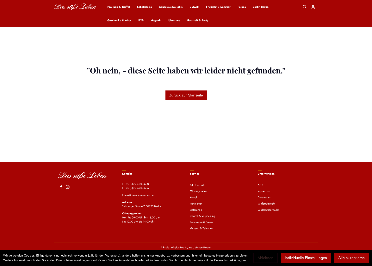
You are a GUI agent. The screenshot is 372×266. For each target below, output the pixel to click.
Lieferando (196, 210)
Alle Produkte (197, 185)
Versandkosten (203, 247)
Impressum (264, 191)
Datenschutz (264, 197)
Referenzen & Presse (201, 222)
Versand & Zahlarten (201, 228)
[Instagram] (67, 187)
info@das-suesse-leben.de (139, 195)
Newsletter (196, 203)
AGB (260, 185)
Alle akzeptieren (351, 258)
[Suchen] (304, 7)
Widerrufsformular (268, 210)
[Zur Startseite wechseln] (75, 6)
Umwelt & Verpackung (202, 216)
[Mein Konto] (313, 7)
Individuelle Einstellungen (306, 258)
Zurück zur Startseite (186, 95)
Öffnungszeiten (198, 191)
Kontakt (194, 197)
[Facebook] (61, 187)
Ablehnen (265, 258)
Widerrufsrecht (266, 203)
